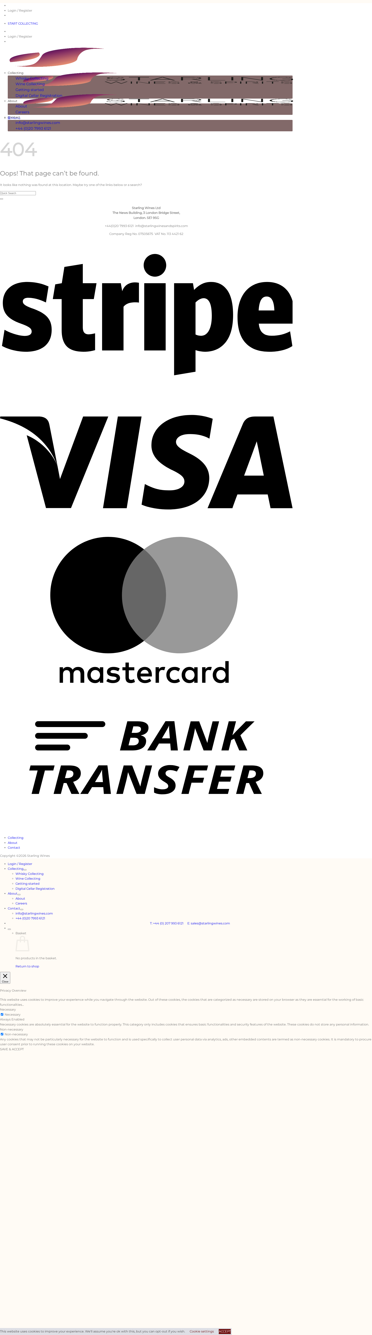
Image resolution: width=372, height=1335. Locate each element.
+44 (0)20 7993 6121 (33, 128)
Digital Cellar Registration (39, 95)
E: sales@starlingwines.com (208, 923)
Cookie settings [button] (202, 1331)
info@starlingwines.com (38, 122)
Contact (14, 117)
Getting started (30, 90)
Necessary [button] (8, 1009)
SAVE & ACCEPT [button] (12, 1049)
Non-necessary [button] (11, 1029)
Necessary (13, 1014)
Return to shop (27, 966)
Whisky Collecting (32, 78)
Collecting (15, 73)
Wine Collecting (30, 84)
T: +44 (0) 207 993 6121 (168, 923)
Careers (22, 112)
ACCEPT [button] (225, 1331)
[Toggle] (25, 869)
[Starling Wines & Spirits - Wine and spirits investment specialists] (165, 88)
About (12, 101)
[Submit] (1, 198)
